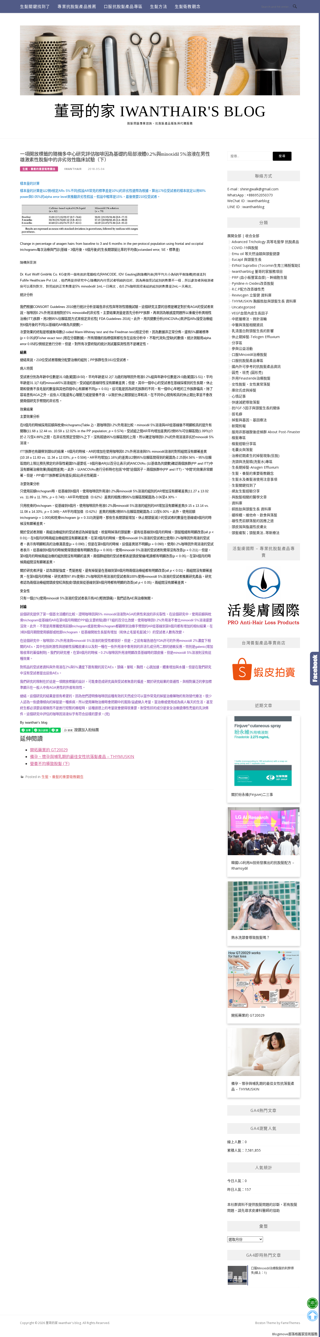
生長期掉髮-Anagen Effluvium (255, 467)
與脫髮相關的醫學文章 (249, 497)
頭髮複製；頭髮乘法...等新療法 (256, 532)
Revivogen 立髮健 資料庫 (252, 295)
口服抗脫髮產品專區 (123, 6)
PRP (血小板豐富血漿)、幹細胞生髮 (259, 277)
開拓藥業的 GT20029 (49, 750)
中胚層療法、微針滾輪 (249, 318)
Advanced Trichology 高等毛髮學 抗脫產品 (265, 241)
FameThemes (290, 1323)
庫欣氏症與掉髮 (244, 390)
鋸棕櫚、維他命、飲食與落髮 (254, 515)
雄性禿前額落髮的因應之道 (253, 520)
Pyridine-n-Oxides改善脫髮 (253, 283)
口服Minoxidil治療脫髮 (249, 354)
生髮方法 (158, 6)
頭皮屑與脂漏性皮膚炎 (249, 526)
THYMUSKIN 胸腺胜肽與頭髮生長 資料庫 (264, 301)
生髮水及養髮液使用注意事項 (254, 479)
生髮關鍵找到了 (35, 6)
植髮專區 (239, 437)
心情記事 (239, 396)
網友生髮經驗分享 (246, 491)
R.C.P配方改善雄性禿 (248, 289)
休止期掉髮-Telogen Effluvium (256, 336)
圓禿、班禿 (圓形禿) (247, 372)
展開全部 (234, 235)
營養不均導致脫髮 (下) (50, 763)
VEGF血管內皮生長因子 (250, 313)
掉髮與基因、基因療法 (249, 419)
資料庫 (237, 503)
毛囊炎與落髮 (242, 449)
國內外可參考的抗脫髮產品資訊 (256, 366)
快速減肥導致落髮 (246, 402)
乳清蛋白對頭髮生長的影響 (253, 330)
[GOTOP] (312, 1316)
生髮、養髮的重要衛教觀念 (39, 169)
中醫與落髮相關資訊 (247, 324)
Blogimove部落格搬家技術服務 (295, 1334)
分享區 (237, 342)
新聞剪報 (239, 425)
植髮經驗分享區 (244, 443)
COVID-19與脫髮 (245, 247)
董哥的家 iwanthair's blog (160, 111)
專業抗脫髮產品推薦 (77, 6)
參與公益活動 (242, 348)
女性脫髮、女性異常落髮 (251, 384)
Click (315, 668)
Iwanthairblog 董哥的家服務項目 (257, 271)
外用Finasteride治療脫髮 (251, 378)
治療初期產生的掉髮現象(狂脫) (256, 455)
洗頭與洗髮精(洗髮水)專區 (252, 461)
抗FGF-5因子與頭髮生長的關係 (256, 407)
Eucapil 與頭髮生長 (247, 259)
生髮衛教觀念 (187, 6)
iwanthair (73, 169)
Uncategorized (243, 307)
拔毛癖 (237, 413)
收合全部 (252, 235)
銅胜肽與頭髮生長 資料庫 (251, 509)
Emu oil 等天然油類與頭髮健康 (256, 253)
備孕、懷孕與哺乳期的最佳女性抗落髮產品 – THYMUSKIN (82, 756)
